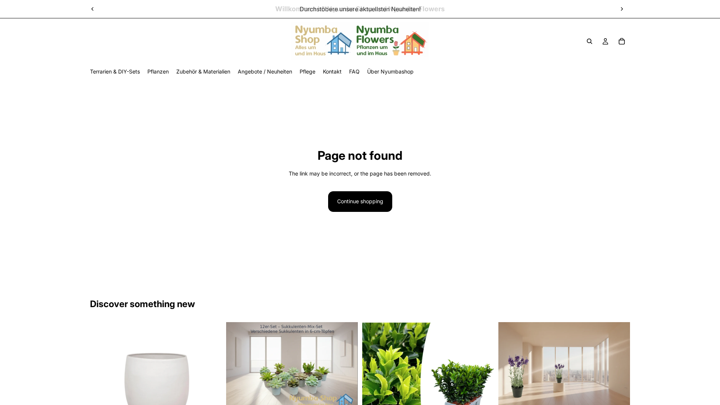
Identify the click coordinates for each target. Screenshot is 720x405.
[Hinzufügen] (346, 398)
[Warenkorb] (622, 41)
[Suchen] (589, 41)
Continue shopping (360, 201)
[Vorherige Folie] (92, 9)
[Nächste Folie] (622, 9)
